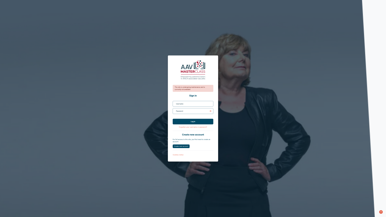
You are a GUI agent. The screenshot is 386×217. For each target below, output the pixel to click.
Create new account (181, 146)
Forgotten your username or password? (193, 127)
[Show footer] (381, 212)
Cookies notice (178, 155)
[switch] (210, 111)
